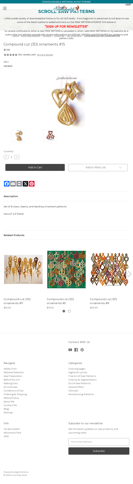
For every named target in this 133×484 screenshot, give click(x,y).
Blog (6, 408)
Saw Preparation (13, 376)
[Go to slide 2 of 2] (129, 274)
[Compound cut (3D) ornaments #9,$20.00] (109, 269)
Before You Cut (12, 379)
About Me (9, 401)
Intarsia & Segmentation (82, 379)
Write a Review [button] (45, 54)
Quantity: (9, 151)
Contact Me (10, 405)
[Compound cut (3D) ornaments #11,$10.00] (23, 269)
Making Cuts (11, 383)
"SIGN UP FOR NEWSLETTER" (66, 26)
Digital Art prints (77, 372)
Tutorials (73, 390)
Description (11, 196)
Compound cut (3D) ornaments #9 (103, 301)
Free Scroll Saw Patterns (82, 376)
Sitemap (8, 412)
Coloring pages (76, 368)
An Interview (10, 387)
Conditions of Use (13, 390)
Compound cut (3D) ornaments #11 (17, 301)
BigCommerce (22, 472)
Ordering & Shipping (15, 394)
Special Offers (76, 387)
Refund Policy (11, 397)
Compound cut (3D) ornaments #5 (60, 301)
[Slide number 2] (69, 311)
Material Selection (14, 372)
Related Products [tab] (14, 235)
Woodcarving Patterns (81, 394)
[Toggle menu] (5, 8)
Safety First (10, 368)
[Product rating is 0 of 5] (10, 54)
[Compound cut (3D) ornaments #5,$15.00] (66, 269)
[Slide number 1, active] (64, 311)
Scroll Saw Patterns (79, 383)
